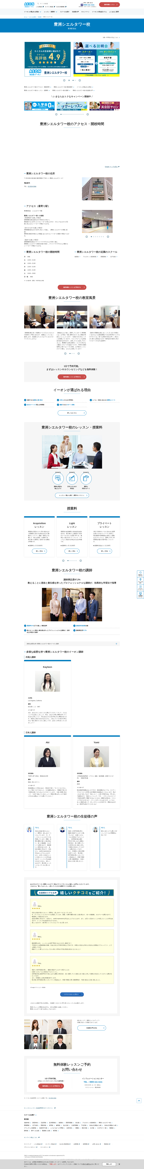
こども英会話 (39, 6)
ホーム (25, 16)
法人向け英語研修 (60, 6)
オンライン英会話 (49, 6)
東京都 (39, 16)
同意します (109, 1164)
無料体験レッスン (109, 4)
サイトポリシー (87, 1164)
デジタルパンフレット (141, 589)
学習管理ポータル (140, 596)
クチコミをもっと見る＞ (71, 994)
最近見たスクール (140, 575)
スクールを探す (140, 582)
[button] (73, 80)
